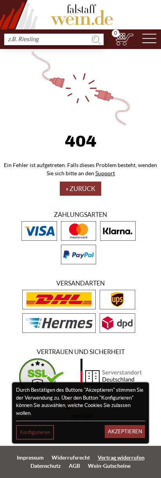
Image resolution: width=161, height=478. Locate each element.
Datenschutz (45, 466)
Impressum (30, 457)
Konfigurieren (35, 432)
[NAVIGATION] (149, 39)
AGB (74, 466)
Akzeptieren (125, 431)
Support (105, 173)
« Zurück (80, 188)
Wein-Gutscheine (109, 466)
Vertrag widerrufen (121, 457)
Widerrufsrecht (71, 457)
